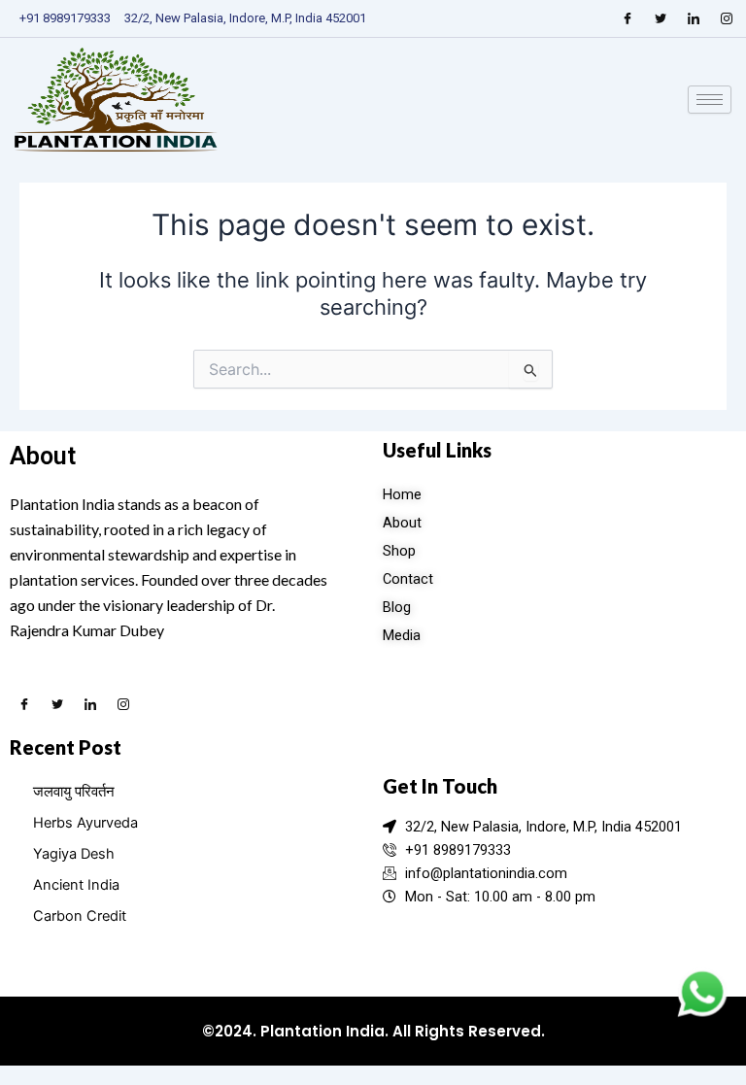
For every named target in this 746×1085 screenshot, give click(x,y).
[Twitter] (660, 18)
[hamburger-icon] (709, 99)
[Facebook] (627, 18)
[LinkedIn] (693, 18)
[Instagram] (726, 18)
